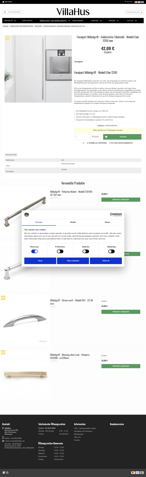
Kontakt (77, 440)
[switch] (60, 251)
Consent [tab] (38, 222)
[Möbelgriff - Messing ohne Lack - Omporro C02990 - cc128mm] (25, 374)
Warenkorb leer (132, 12)
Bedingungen (79, 434)
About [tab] (107, 222)
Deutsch (129, 1)
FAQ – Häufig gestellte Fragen (85, 428)
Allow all (105, 261)
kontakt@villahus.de (17, 441)
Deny (40, 261)
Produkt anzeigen (121, 199)
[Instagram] (7, 472)
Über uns (77, 437)
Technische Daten (11, 155)
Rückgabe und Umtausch (83, 431)
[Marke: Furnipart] (80, 63)
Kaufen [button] (123, 137)
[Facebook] (4, 472)
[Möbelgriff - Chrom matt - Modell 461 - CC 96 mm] (25, 320)
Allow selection (73, 261)
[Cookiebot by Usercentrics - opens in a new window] (112, 214)
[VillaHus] (72, 11)
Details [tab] (73, 222)
